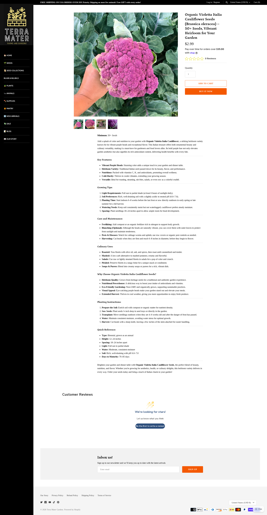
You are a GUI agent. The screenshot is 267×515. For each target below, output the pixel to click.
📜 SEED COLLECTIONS (14, 70)
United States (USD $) (239, 2)
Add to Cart (205, 83)
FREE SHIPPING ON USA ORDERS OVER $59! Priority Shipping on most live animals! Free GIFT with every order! (90, 2)
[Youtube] (50, 503)
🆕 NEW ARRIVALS (11, 116)
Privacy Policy (57, 495)
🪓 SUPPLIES (9, 101)
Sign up (192, 469)
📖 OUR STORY (10, 139)
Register (217, 2)
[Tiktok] (54, 503)
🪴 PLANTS (8, 86)
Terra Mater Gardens (55, 510)
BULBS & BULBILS (11, 78)
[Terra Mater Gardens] (16, 24)
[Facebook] (45, 503)
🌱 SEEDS (8, 63)
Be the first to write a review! (150, 426)
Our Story (44, 495)
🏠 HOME (8, 55)
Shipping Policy (87, 495)
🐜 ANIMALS (9, 93)
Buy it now (205, 91)
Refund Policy (72, 495)
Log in (209, 2)
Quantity (189, 68)
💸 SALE (7, 124)
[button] (172, 64)
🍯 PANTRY (8, 108)
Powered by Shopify (72, 510)
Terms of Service (104, 495)
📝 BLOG (7, 131)
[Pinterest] (58, 503)
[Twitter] (41, 503)
